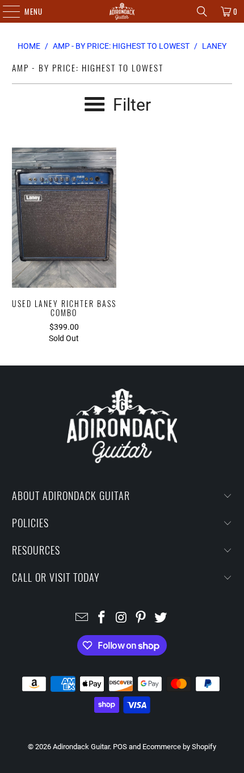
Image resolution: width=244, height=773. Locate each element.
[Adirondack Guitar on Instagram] (121, 618)
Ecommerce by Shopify (179, 746)
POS (120, 746)
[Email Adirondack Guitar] (82, 618)
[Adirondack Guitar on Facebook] (101, 618)
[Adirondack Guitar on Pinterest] (141, 618)
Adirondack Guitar (81, 746)
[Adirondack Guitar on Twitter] (161, 618)
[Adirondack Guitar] (122, 11)
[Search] (202, 11)
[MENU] (5, 11)
